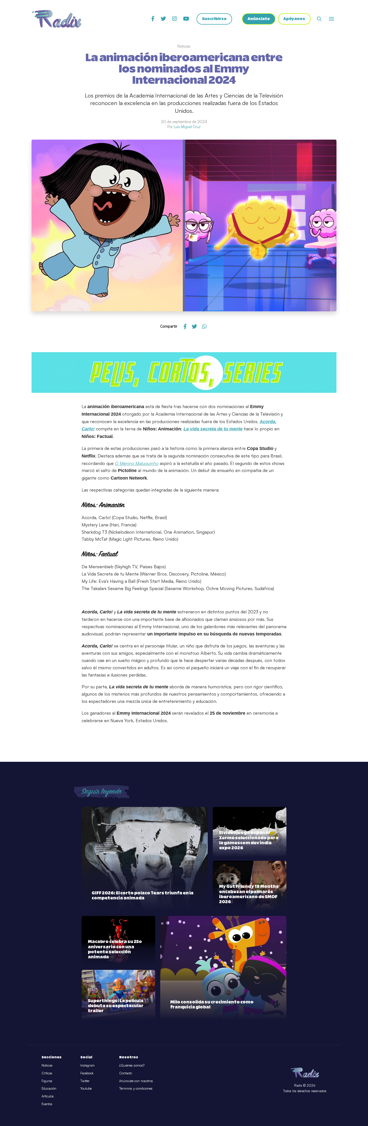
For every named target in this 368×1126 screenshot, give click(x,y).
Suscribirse (214, 19)
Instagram (87, 1065)
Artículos (48, 1096)
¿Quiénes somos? (131, 1065)
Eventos (47, 1104)
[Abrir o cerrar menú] (331, 19)
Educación (49, 1088)
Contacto (125, 1073)
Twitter (85, 1081)
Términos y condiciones (135, 1088)
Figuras (47, 1081)
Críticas (47, 1073)
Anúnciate (259, 19)
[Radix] (56, 19)
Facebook (86, 1073)
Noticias (47, 1065)
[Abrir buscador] (319, 19)
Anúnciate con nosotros (136, 1081)
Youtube (86, 1088)
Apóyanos (294, 19)
